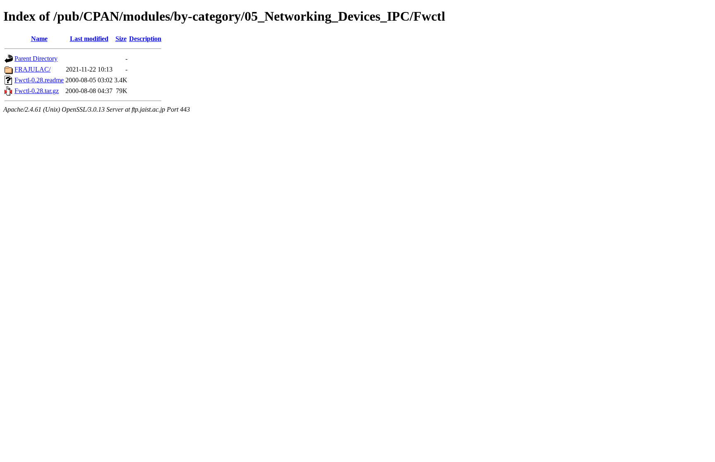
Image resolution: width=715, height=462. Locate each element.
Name (39, 38)
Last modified (89, 38)
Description (145, 38)
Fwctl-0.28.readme (39, 80)
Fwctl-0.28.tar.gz (36, 90)
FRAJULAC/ (32, 69)
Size (121, 38)
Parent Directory (36, 58)
